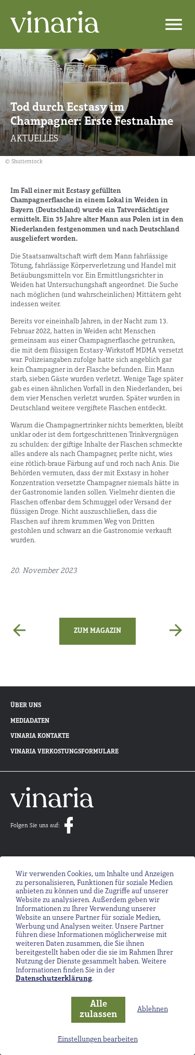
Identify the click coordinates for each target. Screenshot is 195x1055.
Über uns (25, 705)
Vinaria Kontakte (39, 736)
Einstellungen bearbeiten (98, 1040)
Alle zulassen (98, 1010)
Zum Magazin (97, 631)
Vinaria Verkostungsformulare (64, 752)
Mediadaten (29, 721)
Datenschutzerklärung (54, 979)
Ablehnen (152, 1009)
